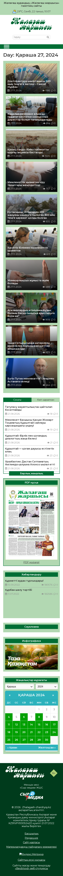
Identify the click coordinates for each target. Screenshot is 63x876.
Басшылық (31, 833)
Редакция (31, 838)
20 (24, 732)
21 (31, 732)
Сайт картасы (31, 842)
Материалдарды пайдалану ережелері (31, 846)
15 (39, 724)
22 (39, 732)
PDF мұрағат (31, 562)
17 (54, 724)
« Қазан (12, 747)
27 (24, 739)
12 (16, 724)
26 (16, 739)
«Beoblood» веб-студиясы (31, 868)
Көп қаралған (45, 399)
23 (46, 732)
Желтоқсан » (47, 747)
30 (46, 739)
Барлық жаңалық (31, 473)
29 (39, 739)
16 (46, 724)
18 (8, 732)
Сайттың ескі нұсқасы (31, 859)
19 (16, 732)
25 (8, 739)
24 (54, 732)
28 (31, 739)
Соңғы (17, 399)
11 (9, 724)
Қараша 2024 (31, 695)
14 (31, 724)
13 (24, 724)
